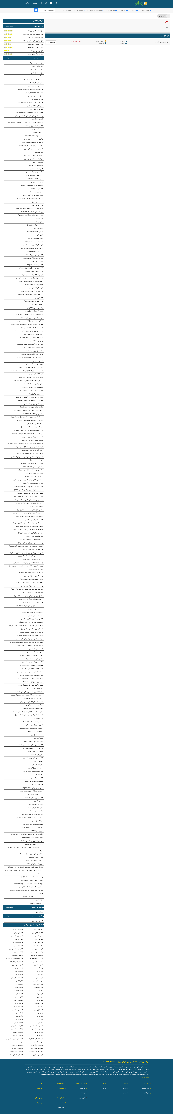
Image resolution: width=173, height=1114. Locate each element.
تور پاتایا (125, 1093)
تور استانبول (145, 1088)
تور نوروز (40, 1093)
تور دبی (104, 1088)
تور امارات (103, 1083)
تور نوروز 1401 (59, 1098)
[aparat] (55, 3)
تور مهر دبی (162, 16)
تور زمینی (39, 1088)
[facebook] (41, 3)
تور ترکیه (146, 1083)
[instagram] (46, 3)
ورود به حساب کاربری (30, 3)
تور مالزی (61, 1088)
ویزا (63, 1103)
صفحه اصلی (145, 10)
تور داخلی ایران (80, 1083)
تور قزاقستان (38, 1098)
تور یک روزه (81, 1098)
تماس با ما (68, 10)
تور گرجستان (60, 1083)
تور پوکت (125, 1088)
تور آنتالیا (146, 1093)
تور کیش (82, 1093)
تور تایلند (125, 1083)
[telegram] (50, 3)
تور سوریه (39, 1103)
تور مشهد (82, 1088)
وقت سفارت (60, 1107)
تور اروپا (40, 1083)
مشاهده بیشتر (9, 26)
